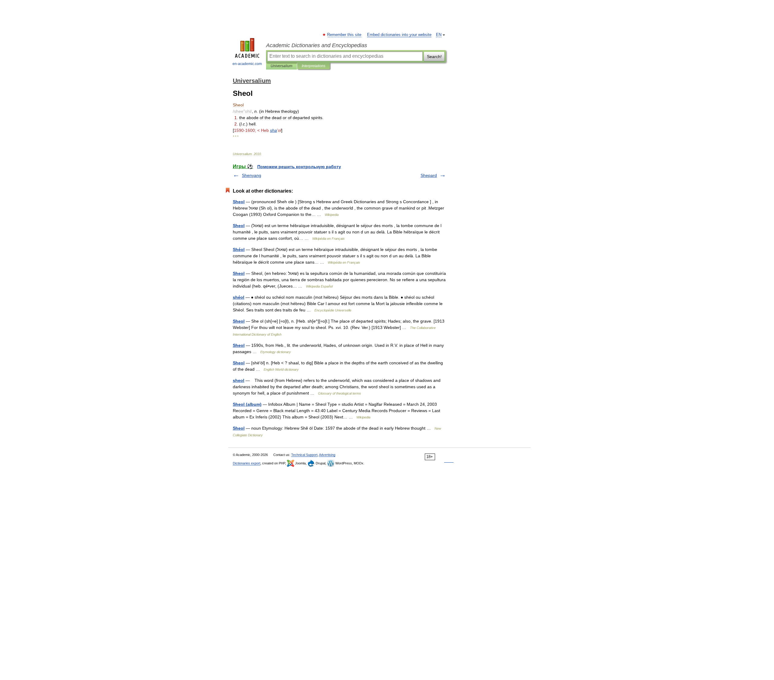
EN (438, 35)
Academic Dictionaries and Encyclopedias (316, 45)
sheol (238, 380)
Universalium (281, 66)
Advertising (327, 455)
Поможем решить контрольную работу (299, 166)
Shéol (239, 249)
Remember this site (344, 35)
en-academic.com (247, 64)
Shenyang (251, 175)
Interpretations (313, 66)
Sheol (239, 201)
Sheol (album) (247, 404)
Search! (434, 56)
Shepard (429, 175)
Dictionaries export (246, 463)
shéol (238, 297)
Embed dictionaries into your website (399, 35)
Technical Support (304, 455)
